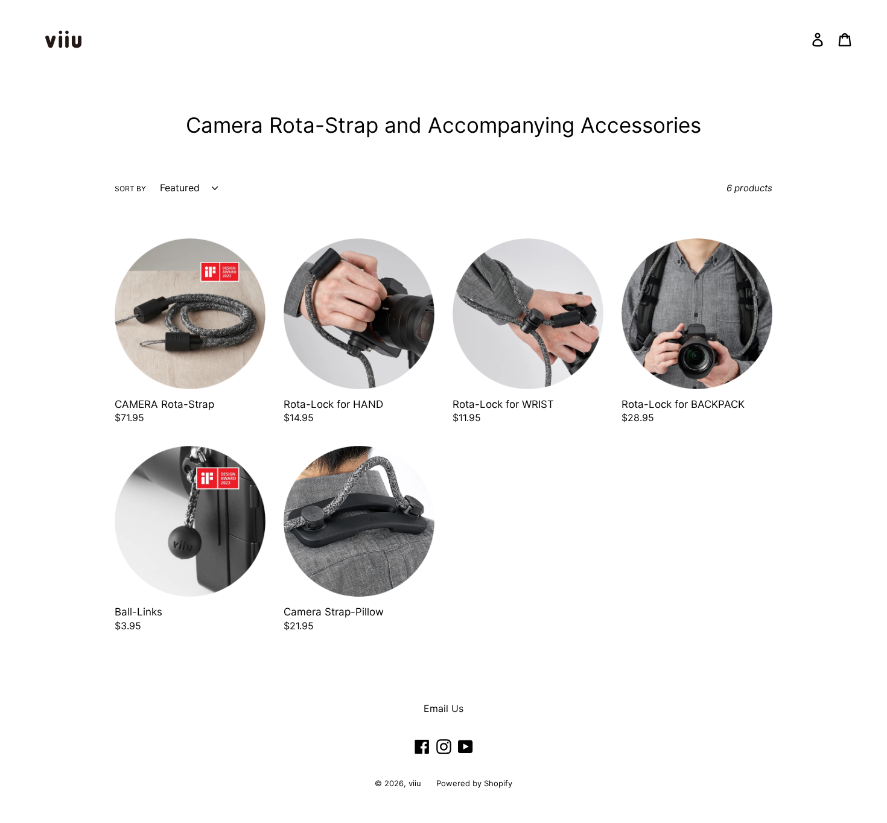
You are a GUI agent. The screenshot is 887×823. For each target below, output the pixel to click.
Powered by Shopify (474, 783)
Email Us (443, 708)
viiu (415, 783)
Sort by (130, 188)
